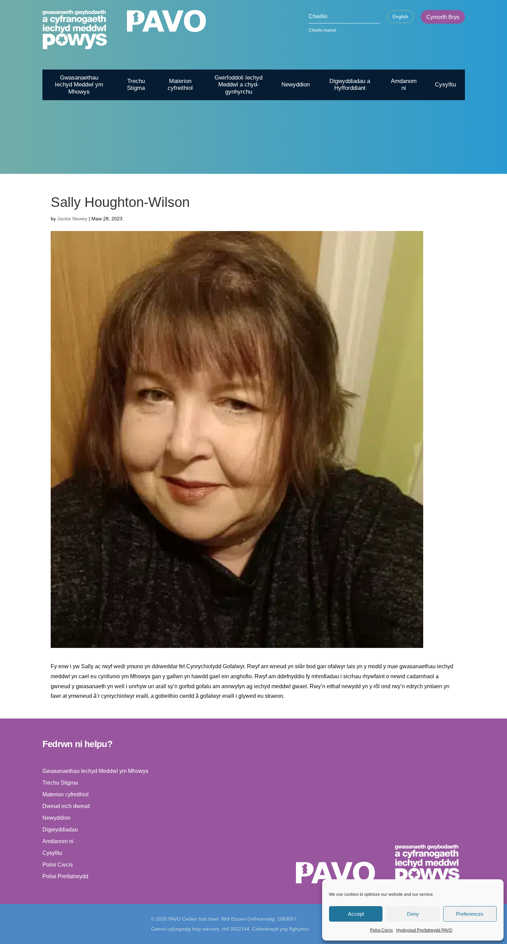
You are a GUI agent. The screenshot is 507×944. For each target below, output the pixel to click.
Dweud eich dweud (66, 806)
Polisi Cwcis (381, 930)
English (400, 16)
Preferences (470, 914)
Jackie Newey (72, 218)
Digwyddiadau (60, 829)
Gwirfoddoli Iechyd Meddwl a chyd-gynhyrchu (238, 84)
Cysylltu (445, 84)
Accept (356, 914)
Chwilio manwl (322, 30)
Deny (413, 914)
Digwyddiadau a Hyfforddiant (349, 84)
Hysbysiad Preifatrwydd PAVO (424, 930)
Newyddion (295, 84)
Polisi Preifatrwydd (65, 876)
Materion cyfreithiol (180, 84)
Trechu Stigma (136, 84)
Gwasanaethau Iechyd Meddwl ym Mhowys (79, 84)
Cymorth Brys (442, 17)
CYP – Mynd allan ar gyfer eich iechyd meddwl (387, 180)
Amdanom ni (404, 84)
